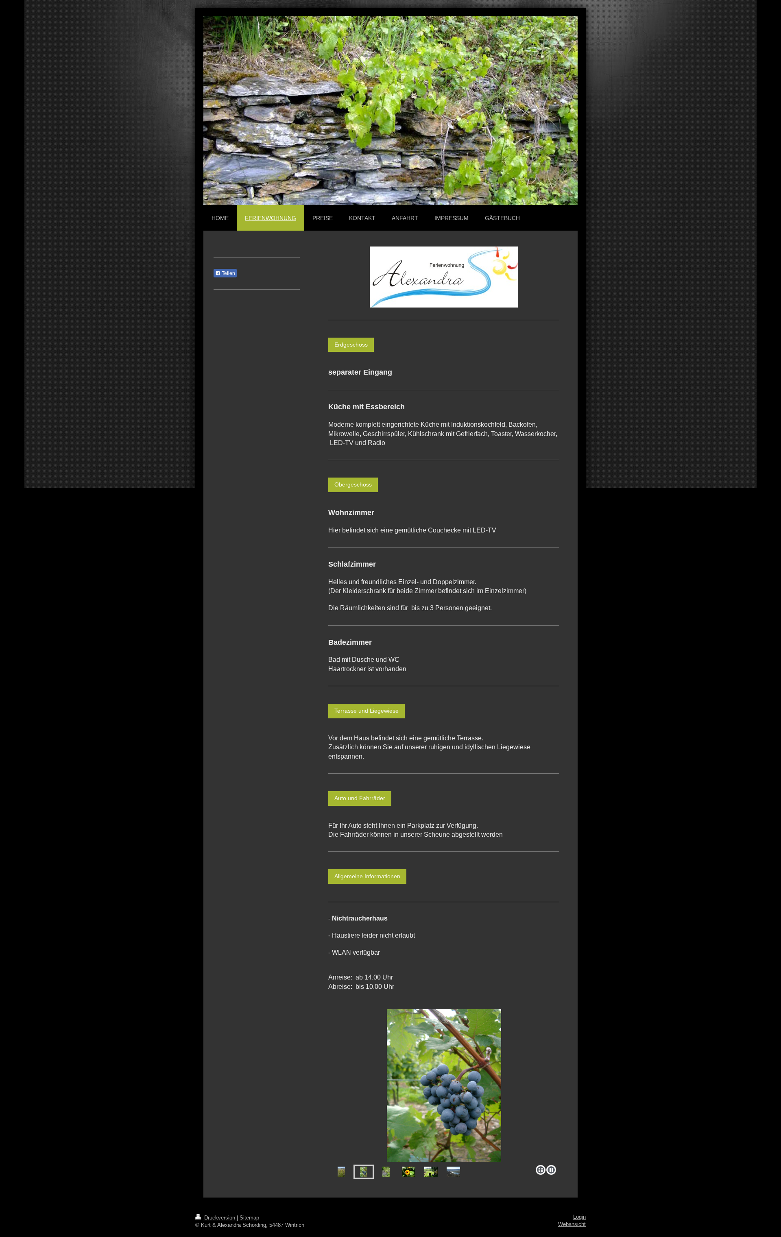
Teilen (227, 273)
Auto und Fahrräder (359, 798)
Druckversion (220, 1218)
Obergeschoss (353, 484)
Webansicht (572, 1224)
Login (579, 1217)
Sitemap (249, 1218)
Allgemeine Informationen (367, 876)
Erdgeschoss (351, 344)
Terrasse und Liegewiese (366, 710)
